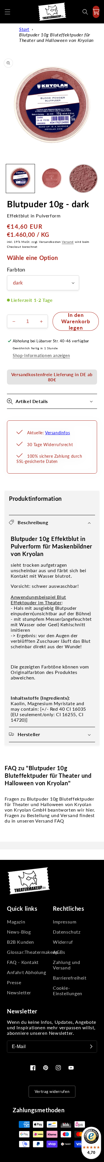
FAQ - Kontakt (23, 962)
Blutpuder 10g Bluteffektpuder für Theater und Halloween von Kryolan (56, 37)
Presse (14, 982)
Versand (68, 241)
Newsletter (19, 992)
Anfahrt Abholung (26, 972)
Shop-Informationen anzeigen (41, 355)
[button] (7, 11)
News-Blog (19, 931)
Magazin (16, 921)
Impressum (64, 921)
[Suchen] (85, 12)
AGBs (59, 952)
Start (24, 29)
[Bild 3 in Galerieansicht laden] (83, 178)
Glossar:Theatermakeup (29, 952)
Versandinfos (57, 432)
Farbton (16, 270)
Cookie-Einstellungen (67, 990)
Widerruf (63, 942)
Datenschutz (67, 931)
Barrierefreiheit (70, 977)
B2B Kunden (20, 942)
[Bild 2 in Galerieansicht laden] (52, 178)
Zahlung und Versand (66, 964)
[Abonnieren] (91, 1047)
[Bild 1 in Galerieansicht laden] (20, 178)
